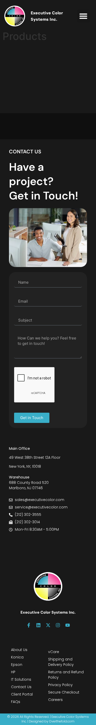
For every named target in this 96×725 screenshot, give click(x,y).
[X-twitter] (48, 625)
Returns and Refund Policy (66, 674)
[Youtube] (67, 625)
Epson (16, 664)
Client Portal (22, 694)
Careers (55, 699)
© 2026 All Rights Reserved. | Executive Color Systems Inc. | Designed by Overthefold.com (48, 719)
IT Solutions (21, 679)
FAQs (15, 701)
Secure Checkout (63, 692)
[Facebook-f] (28, 625)
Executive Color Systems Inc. (48, 612)
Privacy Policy (60, 684)
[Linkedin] (38, 625)
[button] (83, 16)
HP (13, 672)
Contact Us (21, 686)
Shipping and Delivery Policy (61, 662)
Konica (17, 657)
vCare (53, 651)
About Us (19, 649)
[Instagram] (58, 625)
